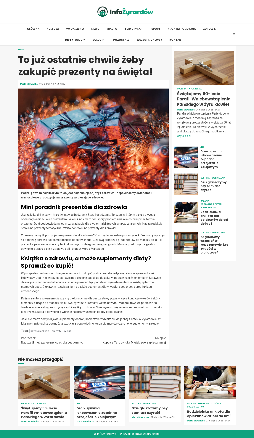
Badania (205, 201)
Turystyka (133, 29)
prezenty (56, 331)
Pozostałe (121, 40)
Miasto (112, 29)
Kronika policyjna (182, 29)
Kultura (53, 29)
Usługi (97, 40)
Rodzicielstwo (208, 208)
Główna (33, 29)
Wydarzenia (75, 29)
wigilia (67, 331)
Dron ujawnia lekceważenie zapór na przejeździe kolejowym (186, 157)
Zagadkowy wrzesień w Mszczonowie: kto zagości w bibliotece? (186, 243)
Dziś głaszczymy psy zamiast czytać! (186, 184)
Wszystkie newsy (149, 40)
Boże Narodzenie (39, 331)
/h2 (202, 147)
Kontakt (176, 40)
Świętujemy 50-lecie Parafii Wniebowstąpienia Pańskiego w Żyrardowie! (204, 68)
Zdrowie (209, 29)
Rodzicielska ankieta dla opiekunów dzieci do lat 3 (186, 212)
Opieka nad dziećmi (211, 204)
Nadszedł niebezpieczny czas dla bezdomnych (53, 340)
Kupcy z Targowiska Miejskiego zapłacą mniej (134, 340)
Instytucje (73, 40)
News (95, 29)
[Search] (234, 34)
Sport (155, 29)
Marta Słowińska (29, 84)
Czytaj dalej (184, 136)
